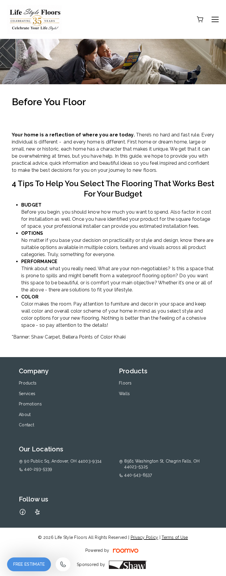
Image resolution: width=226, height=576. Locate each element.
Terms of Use (175, 537)
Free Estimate (29, 564)
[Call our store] (63, 564)
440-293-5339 (38, 469)
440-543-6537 (138, 475)
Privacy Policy (144, 537)
